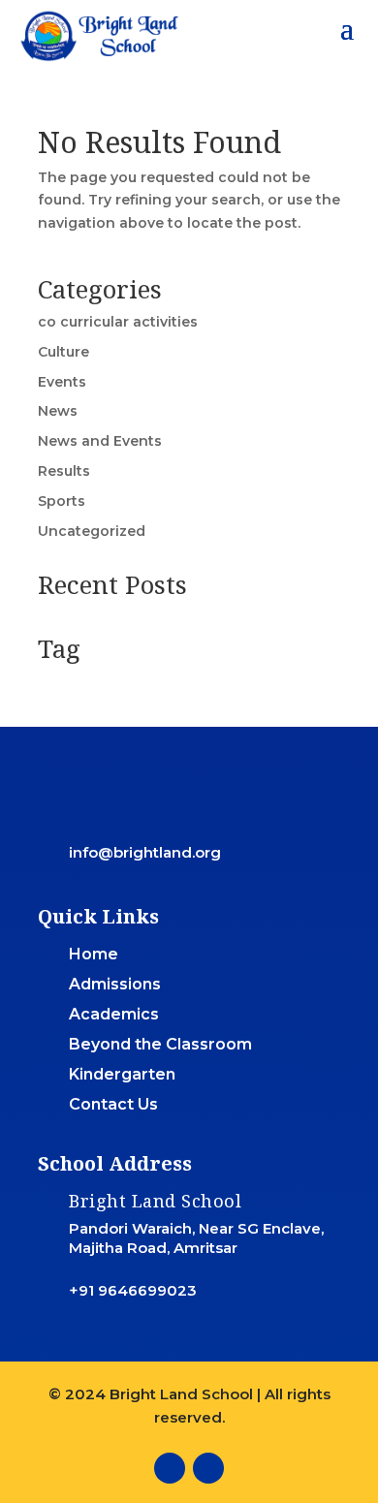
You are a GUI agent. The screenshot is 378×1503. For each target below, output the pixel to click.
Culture (63, 351)
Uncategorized (91, 531)
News (58, 411)
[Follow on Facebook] (169, 1468)
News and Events (100, 441)
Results (64, 471)
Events (62, 382)
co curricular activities (118, 321)
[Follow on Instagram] (208, 1468)
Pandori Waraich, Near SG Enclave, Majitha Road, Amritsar (196, 1238)
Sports (61, 501)
